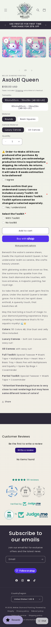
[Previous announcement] (5, 25)
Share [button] (8, 401)
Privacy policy (23, 611)
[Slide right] (32, 70)
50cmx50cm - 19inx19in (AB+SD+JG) (25, 100)
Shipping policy (35, 615)
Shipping (19, 90)
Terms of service (18, 615)
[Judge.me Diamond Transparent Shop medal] (12, 491)
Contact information (27, 620)
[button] (6, 10)
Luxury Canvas (13, 129)
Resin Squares (28, 119)
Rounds (9, 119)
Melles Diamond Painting (24, 607)
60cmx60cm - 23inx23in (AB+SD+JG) (25, 107)
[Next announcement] (46, 25)
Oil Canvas (34, 129)
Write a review (26, 450)
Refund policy (37, 611)
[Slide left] (19, 70)
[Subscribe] (42, 559)
